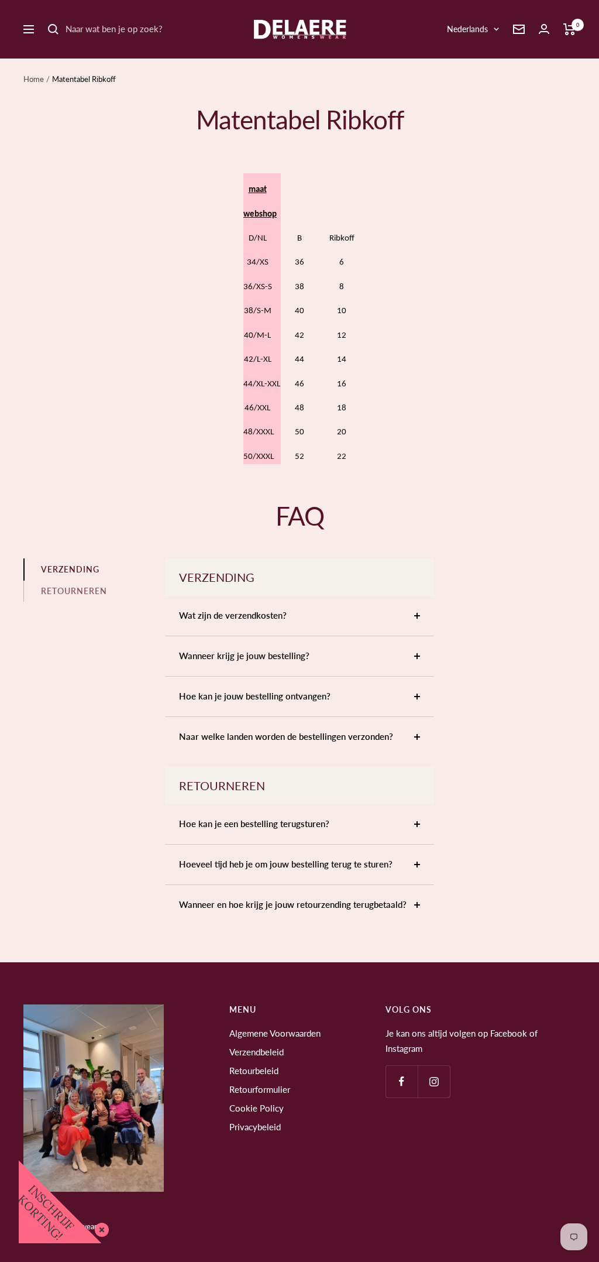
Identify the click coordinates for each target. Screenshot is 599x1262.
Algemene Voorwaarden (275, 1033)
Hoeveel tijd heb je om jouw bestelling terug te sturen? (286, 864)
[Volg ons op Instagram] (434, 1081)
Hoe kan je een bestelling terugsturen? (254, 823)
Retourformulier (259, 1089)
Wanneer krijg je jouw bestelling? (244, 655)
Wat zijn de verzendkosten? (233, 615)
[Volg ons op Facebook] (401, 1081)
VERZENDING (70, 569)
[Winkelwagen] (569, 29)
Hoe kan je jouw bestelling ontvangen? (255, 696)
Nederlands (467, 29)
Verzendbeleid (256, 1052)
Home (33, 79)
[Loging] (544, 29)
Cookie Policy (256, 1108)
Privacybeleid (255, 1127)
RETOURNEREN (74, 591)
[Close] (99, 1227)
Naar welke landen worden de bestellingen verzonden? (286, 736)
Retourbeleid (253, 1070)
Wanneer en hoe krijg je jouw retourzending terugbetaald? (293, 904)
